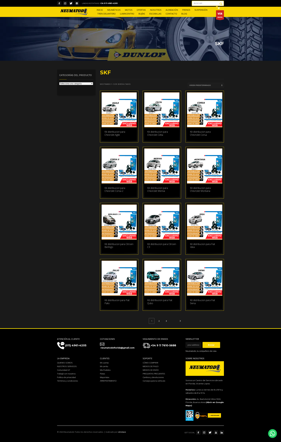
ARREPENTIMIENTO (108, 380)
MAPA (219, 15)
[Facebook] (59, 3)
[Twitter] (71, 3)
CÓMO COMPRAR (150, 362)
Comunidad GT (63, 370)
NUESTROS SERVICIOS (67, 366)
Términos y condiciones (67, 380)
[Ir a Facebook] (198, 432)
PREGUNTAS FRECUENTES (154, 373)
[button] (272, 433)
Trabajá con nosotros (66, 373)
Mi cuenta (104, 362)
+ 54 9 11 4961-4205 (109, 3)
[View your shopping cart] (218, 8)
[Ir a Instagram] (204, 432)
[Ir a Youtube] (216, 432)
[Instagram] (65, 3)
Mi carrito (104, 366)
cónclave (122, 432)
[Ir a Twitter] (210, 432)
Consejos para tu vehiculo (154, 380)
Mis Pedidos (105, 370)
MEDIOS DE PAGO (151, 366)
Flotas (102, 373)
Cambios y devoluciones (153, 377)
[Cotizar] (77, 3)
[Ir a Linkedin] (222, 432)
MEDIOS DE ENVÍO (151, 370)
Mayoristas (104, 377)
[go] (219, 3)
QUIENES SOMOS (65, 362)
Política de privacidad (66, 377)
